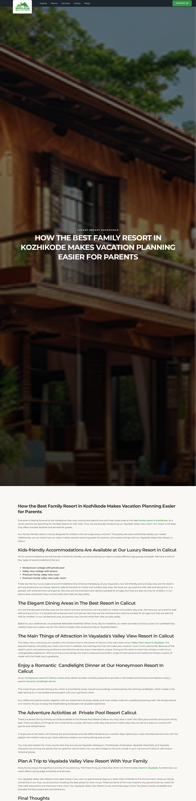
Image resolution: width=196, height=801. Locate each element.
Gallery (77, 3)
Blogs (87, 3)
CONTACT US (182, 3)
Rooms (54, 3)
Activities (65, 3)
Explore (43, 3)
